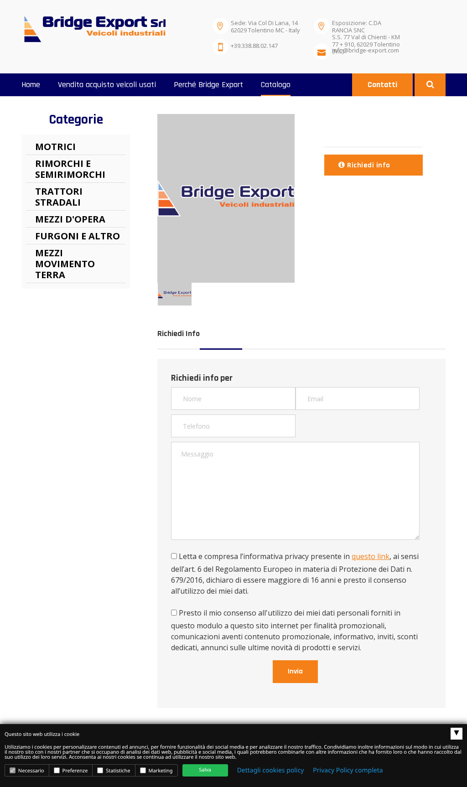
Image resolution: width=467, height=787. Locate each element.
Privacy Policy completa (348, 770)
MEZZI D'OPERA (70, 219)
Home (30, 84)
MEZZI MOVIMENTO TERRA (65, 264)
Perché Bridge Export (208, 84)
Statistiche (117, 770)
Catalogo (276, 84)
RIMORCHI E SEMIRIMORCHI (70, 169)
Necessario (30, 770)
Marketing (160, 770)
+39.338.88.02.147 (254, 45)
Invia (295, 671)
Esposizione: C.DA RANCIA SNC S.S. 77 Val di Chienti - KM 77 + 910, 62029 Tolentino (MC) (366, 28)
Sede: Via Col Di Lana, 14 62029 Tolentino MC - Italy (265, 26)
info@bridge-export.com (365, 50)
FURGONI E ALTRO (77, 236)
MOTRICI (55, 146)
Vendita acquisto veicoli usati (107, 84)
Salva (205, 769)
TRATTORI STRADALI (59, 196)
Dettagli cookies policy (270, 770)
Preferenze (74, 770)
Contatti (382, 84)
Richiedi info (367, 165)
